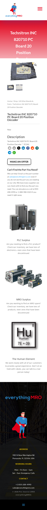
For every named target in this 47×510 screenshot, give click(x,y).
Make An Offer (19, 161)
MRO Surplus (23, 299)
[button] (35, 65)
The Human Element (23, 358)
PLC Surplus (23, 240)
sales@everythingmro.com (20, 177)
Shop (16, 101)
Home (9, 101)
